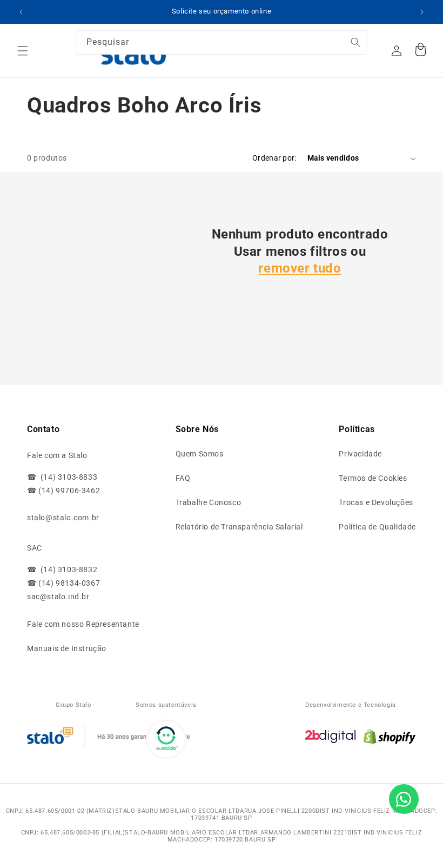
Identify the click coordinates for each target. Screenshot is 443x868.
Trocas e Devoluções (376, 502)
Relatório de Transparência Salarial (239, 526)
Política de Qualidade (377, 526)
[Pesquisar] (339, 48)
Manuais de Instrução (66, 648)
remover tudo (299, 268)
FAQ (183, 478)
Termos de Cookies (373, 478)
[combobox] (221, 42)
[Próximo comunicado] (422, 12)
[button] (23, 51)
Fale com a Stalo (57, 455)
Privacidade (360, 453)
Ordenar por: (274, 158)
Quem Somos (200, 453)
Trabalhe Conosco (208, 502)
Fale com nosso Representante (83, 624)
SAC (34, 548)
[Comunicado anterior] (21, 12)
